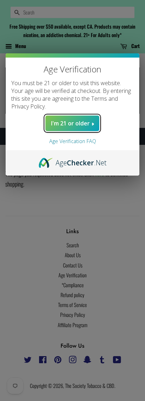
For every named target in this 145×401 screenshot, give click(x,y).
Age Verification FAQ (72, 141)
